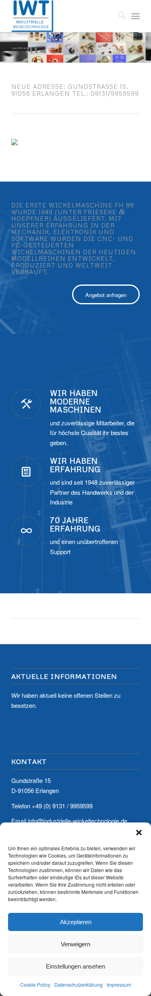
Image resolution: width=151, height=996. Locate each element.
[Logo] (62, 16)
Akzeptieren (75, 922)
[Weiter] (144, 39)
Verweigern (75, 944)
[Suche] (118, 16)
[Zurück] (7, 39)
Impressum (119, 984)
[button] (139, 833)
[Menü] (135, 16)
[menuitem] (118, 16)
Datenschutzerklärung (78, 984)
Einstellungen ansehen (75, 966)
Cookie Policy (35, 984)
